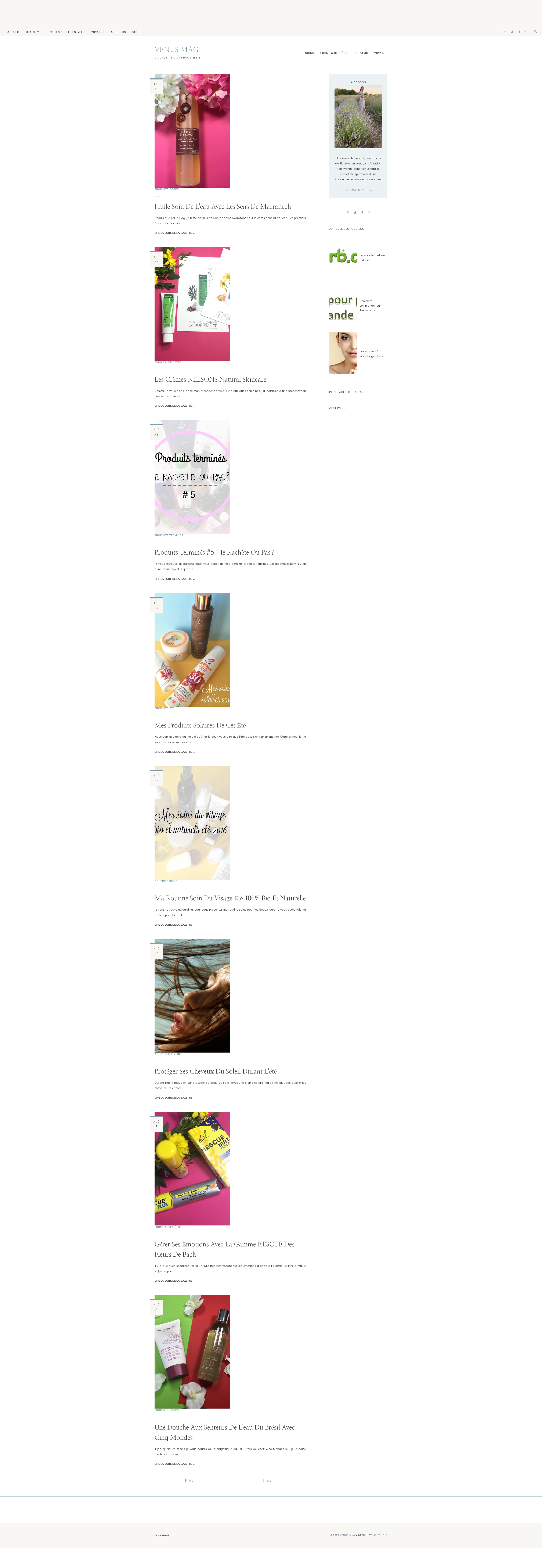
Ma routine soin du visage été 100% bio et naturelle (230, 898)
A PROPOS (118, 31)
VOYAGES (97, 31)
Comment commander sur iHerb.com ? (370, 305)
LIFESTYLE (75, 31)
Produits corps (167, 189)
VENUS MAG (177, 49)
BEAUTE (31, 31)
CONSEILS (53, 31)
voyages (380, 52)
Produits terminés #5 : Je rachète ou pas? (214, 552)
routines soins (166, 881)
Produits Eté (164, 708)
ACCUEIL (13, 31)
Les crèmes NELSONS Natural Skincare (210, 380)
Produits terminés (169, 535)
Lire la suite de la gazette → (175, 232)
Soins (309, 52)
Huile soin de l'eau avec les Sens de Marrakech (223, 207)
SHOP (136, 31)
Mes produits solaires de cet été (200, 725)
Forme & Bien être (334, 52)
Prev (189, 1480)
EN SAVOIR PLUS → (358, 190)
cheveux (361, 52)
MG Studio (380, 1535)
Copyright (162, 1535)
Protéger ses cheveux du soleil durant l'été (216, 1071)
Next (268, 1480)
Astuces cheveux (168, 1054)
